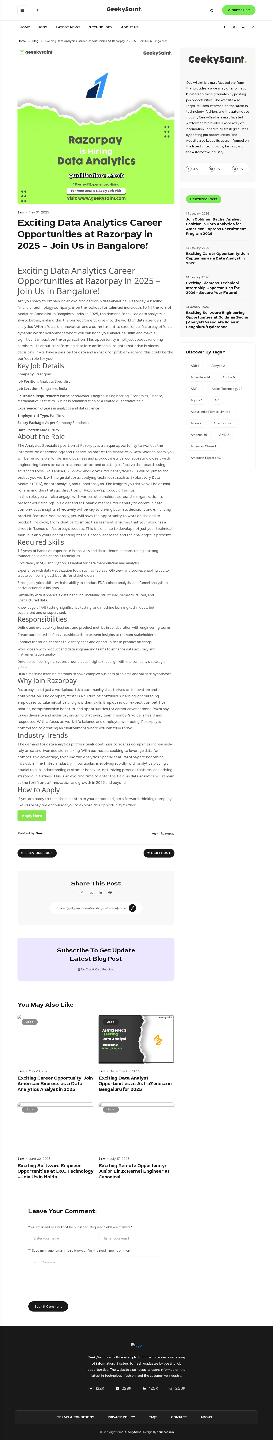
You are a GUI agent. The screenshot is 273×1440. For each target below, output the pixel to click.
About (206, 1417)
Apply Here (32, 815)
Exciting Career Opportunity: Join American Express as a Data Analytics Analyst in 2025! (55, 1083)
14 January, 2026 (197, 213)
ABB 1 (195, 366)
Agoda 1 (196, 400)
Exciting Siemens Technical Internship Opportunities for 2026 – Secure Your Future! (213, 288)
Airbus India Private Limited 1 (211, 412)
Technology (101, 27)
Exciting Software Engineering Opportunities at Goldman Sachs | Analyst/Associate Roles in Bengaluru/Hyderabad (217, 320)
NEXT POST (161, 853)
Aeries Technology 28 (227, 389)
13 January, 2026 (197, 307)
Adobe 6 (228, 377)
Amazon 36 (199, 435)
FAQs (153, 1417)
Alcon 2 (196, 423)
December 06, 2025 (125, 1071)
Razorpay (167, 833)
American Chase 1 (203, 446)
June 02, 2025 (40, 1158)
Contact (179, 1417)
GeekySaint (133, 1432)
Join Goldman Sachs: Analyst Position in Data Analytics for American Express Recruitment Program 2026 (216, 226)
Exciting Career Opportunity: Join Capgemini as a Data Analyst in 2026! (217, 258)
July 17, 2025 (119, 1158)
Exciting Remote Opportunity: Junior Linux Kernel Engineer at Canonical (134, 1171)
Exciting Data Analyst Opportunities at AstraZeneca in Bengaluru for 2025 (135, 1083)
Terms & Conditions (75, 1417)
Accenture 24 (200, 377)
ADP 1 (195, 389)
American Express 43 (206, 458)
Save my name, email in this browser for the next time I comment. (82, 1250)
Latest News (68, 27)
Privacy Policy (121, 1417)
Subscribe (241, 10)
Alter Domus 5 (223, 423)
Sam (20, 212)
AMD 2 (224, 435)
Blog (35, 41)
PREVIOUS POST (39, 853)
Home (25, 27)
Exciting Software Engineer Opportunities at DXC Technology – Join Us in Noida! (55, 1171)
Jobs (42, 27)
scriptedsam (165, 1432)
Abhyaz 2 (218, 366)
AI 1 (217, 400)
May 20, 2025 (39, 1071)
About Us (130, 27)
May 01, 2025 (39, 212)
